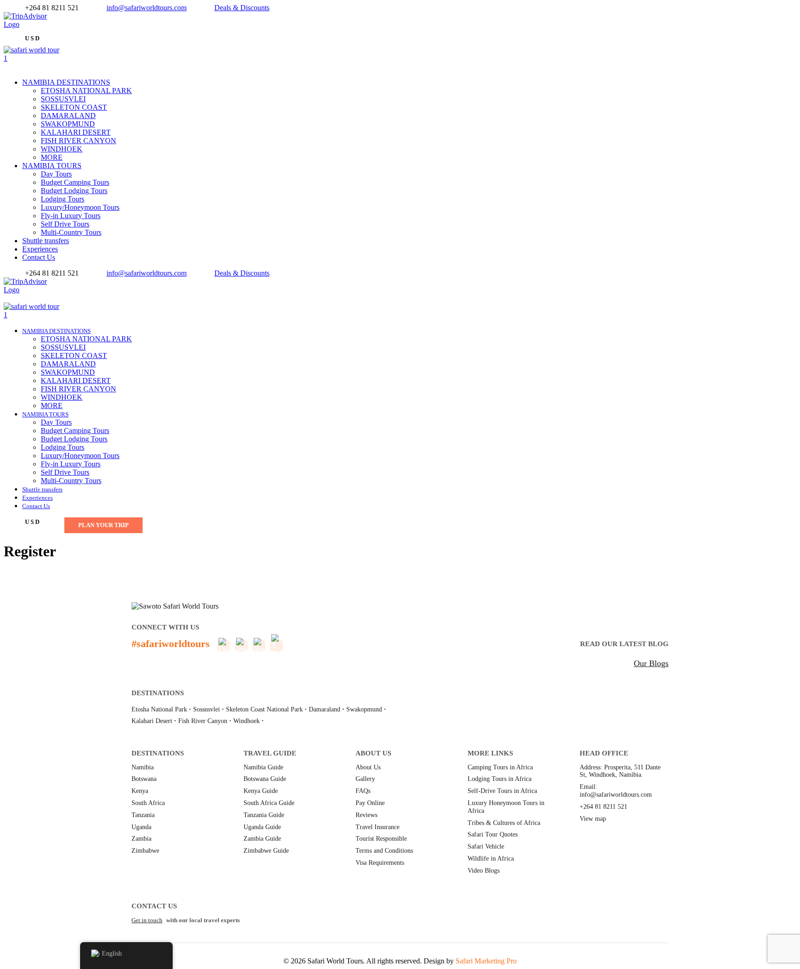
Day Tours (56, 174)
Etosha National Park (159, 709)
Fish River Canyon (202, 720)
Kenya (139, 790)
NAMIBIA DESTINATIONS (66, 82)
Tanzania (143, 815)
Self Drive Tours (65, 224)
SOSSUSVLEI (63, 99)
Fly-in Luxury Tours (70, 216)
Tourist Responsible (381, 838)
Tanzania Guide (264, 815)
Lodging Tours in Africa (499, 778)
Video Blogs (484, 870)
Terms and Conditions (384, 850)
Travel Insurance (378, 827)
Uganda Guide (262, 827)
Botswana (143, 778)
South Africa (148, 802)
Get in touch (146, 920)
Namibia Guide (263, 767)
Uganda (141, 827)
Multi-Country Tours (71, 232)
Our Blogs (651, 663)
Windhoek (246, 720)
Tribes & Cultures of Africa (504, 822)
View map (593, 818)
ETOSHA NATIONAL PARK (86, 90)
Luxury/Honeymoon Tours (80, 207)
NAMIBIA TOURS (51, 166)
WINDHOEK (61, 149)
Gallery (365, 778)
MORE (51, 157)
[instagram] (23, 298)
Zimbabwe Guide (266, 850)
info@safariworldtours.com (146, 8)
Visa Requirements (380, 862)
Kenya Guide (261, 790)
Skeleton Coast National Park (264, 709)
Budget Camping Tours (75, 182)
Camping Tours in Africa (500, 767)
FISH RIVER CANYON (78, 141)
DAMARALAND (68, 116)
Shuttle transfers (45, 241)
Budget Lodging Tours (74, 191)
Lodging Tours (62, 199)
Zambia (141, 838)
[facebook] (6, 33)
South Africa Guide (269, 802)
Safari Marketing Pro (486, 961)
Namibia (142, 767)
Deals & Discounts (241, 8)
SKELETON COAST (74, 107)
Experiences (40, 249)
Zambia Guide (262, 838)
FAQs (363, 790)
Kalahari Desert (151, 720)
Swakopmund (364, 709)
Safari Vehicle (486, 846)
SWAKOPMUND (68, 124)
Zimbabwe (145, 850)
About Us (368, 767)
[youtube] (17, 298)
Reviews (366, 815)
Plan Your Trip (103, 525)
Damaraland (324, 709)
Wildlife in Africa (491, 858)
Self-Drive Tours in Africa (502, 790)
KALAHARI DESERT (76, 132)
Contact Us (38, 257)
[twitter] (12, 33)
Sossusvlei (206, 709)
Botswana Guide (265, 778)
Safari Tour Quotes (493, 834)
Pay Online (370, 802)
